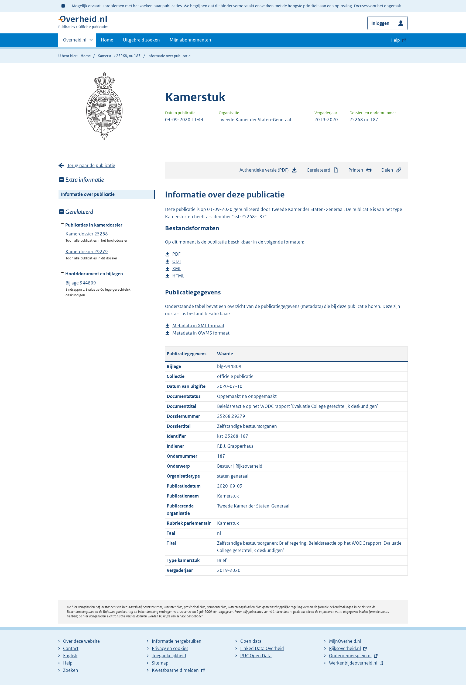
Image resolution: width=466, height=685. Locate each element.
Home (107, 40)
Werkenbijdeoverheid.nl (353, 663)
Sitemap (160, 663)
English (70, 656)
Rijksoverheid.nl (345, 648)
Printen (355, 170)
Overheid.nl (74, 42)
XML (176, 269)
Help (68, 663)
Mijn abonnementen (190, 40)
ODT (176, 261)
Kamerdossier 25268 (87, 234)
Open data (251, 641)
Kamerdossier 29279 (87, 252)
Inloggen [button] (380, 23)
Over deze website (81, 641)
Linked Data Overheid (262, 648)
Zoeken (70, 670)
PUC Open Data (256, 656)
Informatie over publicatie (88, 194)
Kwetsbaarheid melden (175, 670)
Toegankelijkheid (169, 656)
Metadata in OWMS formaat (200, 333)
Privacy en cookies (170, 648)
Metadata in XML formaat (198, 326)
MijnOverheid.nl (345, 641)
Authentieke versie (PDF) (265, 171)
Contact (70, 648)
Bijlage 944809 (81, 283)
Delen (387, 170)
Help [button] (395, 40)
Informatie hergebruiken (176, 641)
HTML (178, 276)
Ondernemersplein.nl (350, 656)
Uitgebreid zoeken (141, 40)
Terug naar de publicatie (91, 165)
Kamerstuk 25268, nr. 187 (119, 55)
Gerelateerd (318, 170)
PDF (176, 254)
